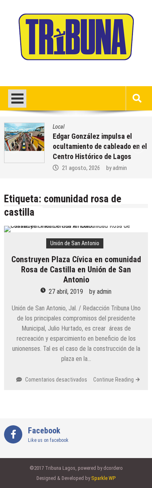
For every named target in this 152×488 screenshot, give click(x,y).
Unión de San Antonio (74, 243)
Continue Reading (113, 379)
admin (120, 168)
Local (58, 126)
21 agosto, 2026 (81, 168)
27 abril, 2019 (66, 291)
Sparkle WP (103, 478)
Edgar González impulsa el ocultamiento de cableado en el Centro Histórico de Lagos (100, 146)
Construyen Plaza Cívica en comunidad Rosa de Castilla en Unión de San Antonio (76, 269)
